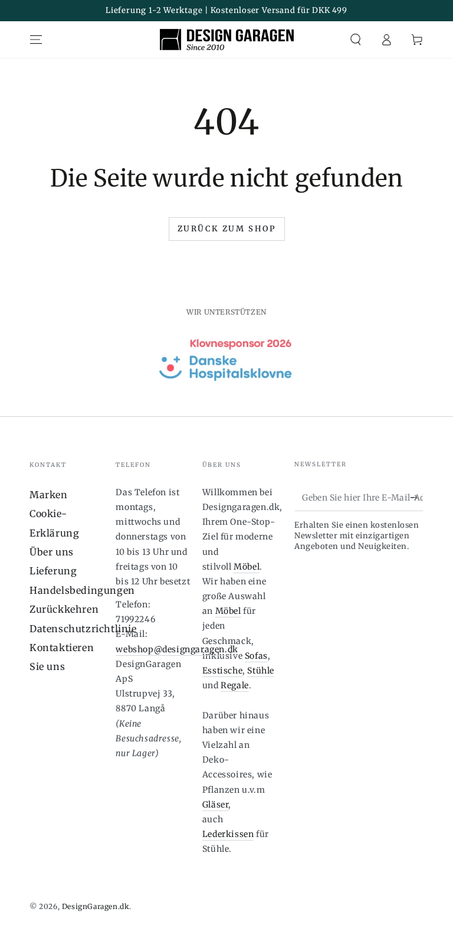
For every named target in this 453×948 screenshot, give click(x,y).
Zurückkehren (64, 609)
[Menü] (36, 40)
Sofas (256, 655)
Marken (48, 495)
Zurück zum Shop (227, 229)
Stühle (260, 670)
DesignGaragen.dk (96, 906)
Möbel (247, 566)
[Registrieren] (417, 498)
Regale (235, 685)
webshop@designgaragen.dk (177, 649)
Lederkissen (228, 834)
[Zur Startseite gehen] (227, 39)
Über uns (51, 552)
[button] (355, 40)
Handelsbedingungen (82, 590)
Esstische (222, 670)
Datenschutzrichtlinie (83, 629)
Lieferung (53, 571)
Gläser (215, 804)
